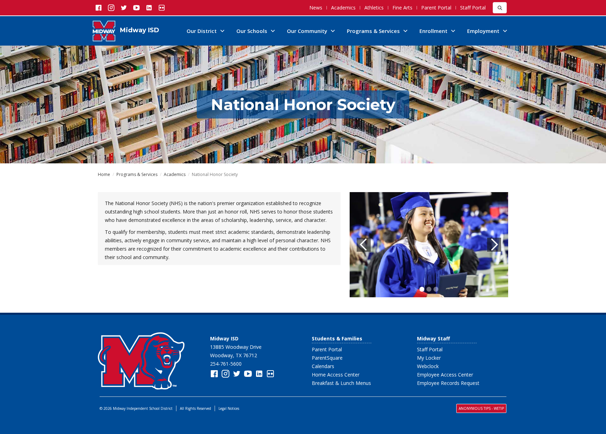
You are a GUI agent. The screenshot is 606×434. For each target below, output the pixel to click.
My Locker (429, 357)
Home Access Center (335, 374)
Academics (343, 7)
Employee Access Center (445, 374)
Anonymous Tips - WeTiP (481, 408)
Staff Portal (473, 7)
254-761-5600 (226, 363)
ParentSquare (327, 357)
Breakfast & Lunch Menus (341, 383)
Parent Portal (436, 7)
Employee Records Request (448, 383)
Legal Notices (228, 408)
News (315, 7)
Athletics (374, 7)
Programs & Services (136, 174)
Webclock (428, 366)
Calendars (323, 366)
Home (104, 174)
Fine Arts (402, 7)
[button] (206, 30)
